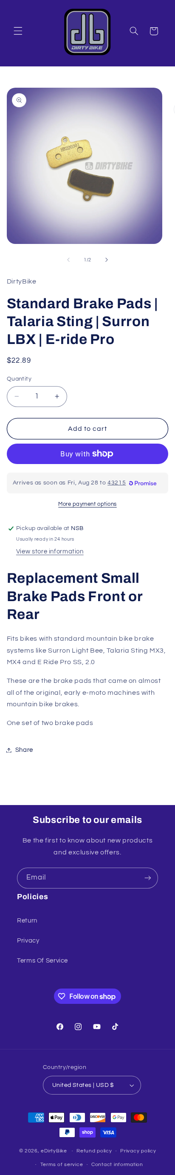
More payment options (87, 504)
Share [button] (24, 750)
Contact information (117, 1164)
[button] (18, 31)
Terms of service (61, 1164)
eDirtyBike (54, 1151)
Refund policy (94, 1151)
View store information (50, 551)
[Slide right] (106, 259)
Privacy (28, 940)
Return (27, 920)
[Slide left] (68, 259)
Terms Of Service (42, 960)
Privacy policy (138, 1151)
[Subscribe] (148, 878)
